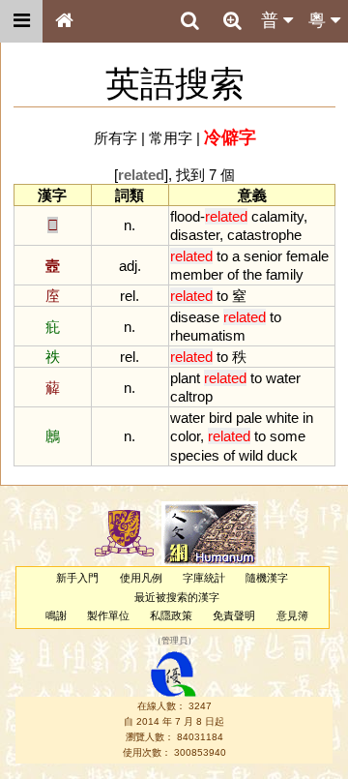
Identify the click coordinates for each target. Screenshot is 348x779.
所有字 (115, 138)
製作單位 (108, 615)
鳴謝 (56, 615)
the (252, 274)
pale (249, 417)
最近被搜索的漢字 (176, 597)
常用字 (170, 138)
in (308, 417)
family (285, 274)
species (194, 455)
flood (185, 216)
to (222, 256)
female (307, 256)
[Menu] (21, 21)
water (283, 378)
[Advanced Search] (232, 20)
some (287, 436)
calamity (277, 216)
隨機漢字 (267, 578)
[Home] (64, 21)
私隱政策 (171, 615)
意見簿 (292, 615)
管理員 (174, 641)
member (196, 274)
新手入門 (77, 578)
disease (194, 317)
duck (282, 455)
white (282, 417)
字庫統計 (204, 578)
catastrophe (264, 234)
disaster (194, 234)
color (185, 436)
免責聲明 (234, 615)
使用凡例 (141, 578)
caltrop (191, 396)
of (233, 274)
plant (185, 378)
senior (263, 256)
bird (220, 417)
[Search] (189, 21)
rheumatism (208, 335)
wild (251, 455)
